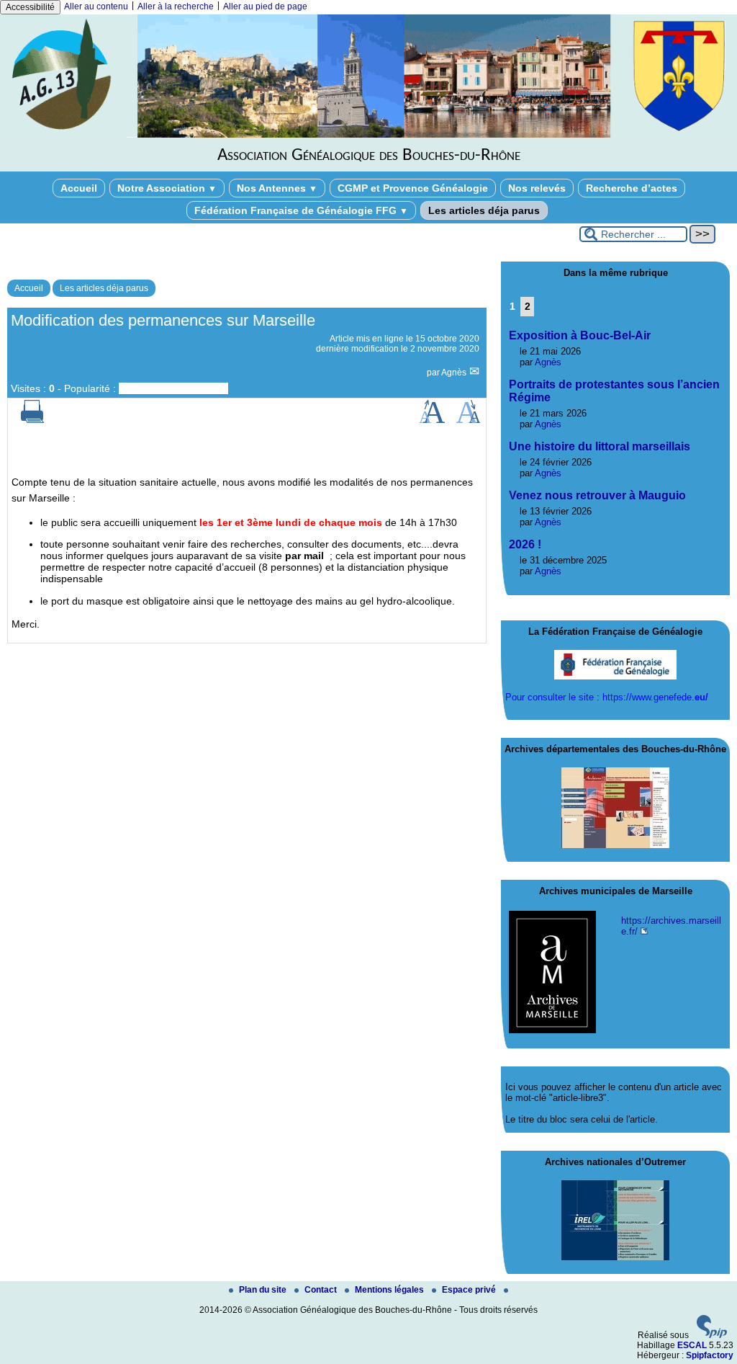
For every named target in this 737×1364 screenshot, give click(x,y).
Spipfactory (709, 1355)
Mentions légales (390, 1290)
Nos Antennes (277, 188)
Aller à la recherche (175, 6)
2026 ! (525, 544)
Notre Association (167, 188)
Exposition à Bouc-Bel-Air (580, 335)
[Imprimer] (32, 420)
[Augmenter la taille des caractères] (432, 420)
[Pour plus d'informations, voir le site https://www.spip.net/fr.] (712, 1335)
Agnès (455, 372)
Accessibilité (30, 7)
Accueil (78, 188)
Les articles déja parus (484, 210)
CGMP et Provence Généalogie (413, 188)
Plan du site (264, 1290)
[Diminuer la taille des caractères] (468, 420)
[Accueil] (368, 135)
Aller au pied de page (265, 6)
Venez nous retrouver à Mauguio (597, 495)
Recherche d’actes (631, 188)
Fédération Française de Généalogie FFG (301, 210)
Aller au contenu (96, 6)
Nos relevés (537, 188)
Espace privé (470, 1290)
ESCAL (692, 1345)
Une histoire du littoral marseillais (599, 446)
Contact (321, 1290)
